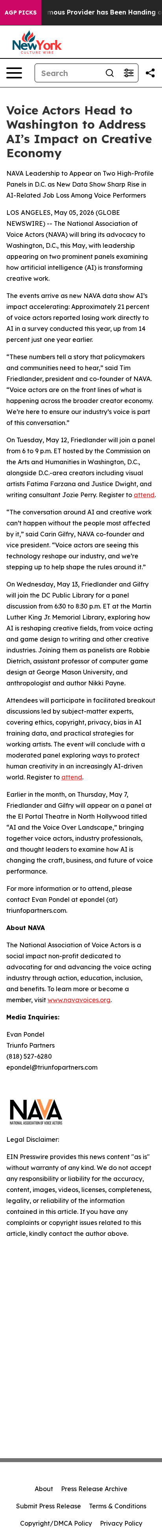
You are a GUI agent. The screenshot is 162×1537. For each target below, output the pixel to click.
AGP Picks (21, 12)
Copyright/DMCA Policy (56, 1523)
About (44, 1489)
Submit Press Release (48, 1506)
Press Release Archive (94, 1489)
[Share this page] (150, 73)
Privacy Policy (121, 1523)
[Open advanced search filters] (128, 73)
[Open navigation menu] (14, 73)
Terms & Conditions (117, 1506)
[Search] (109, 73)
